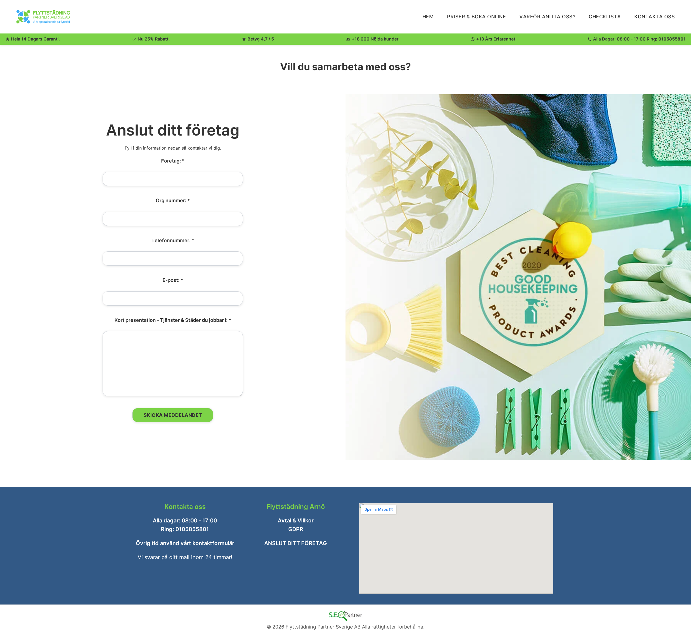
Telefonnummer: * (172, 240)
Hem (428, 16)
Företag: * (173, 161)
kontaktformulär (213, 543)
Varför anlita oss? (547, 16)
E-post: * (172, 280)
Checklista (605, 16)
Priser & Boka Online (476, 16)
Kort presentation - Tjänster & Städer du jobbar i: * (172, 320)
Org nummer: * (173, 200)
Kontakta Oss (654, 16)
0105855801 (672, 39)
